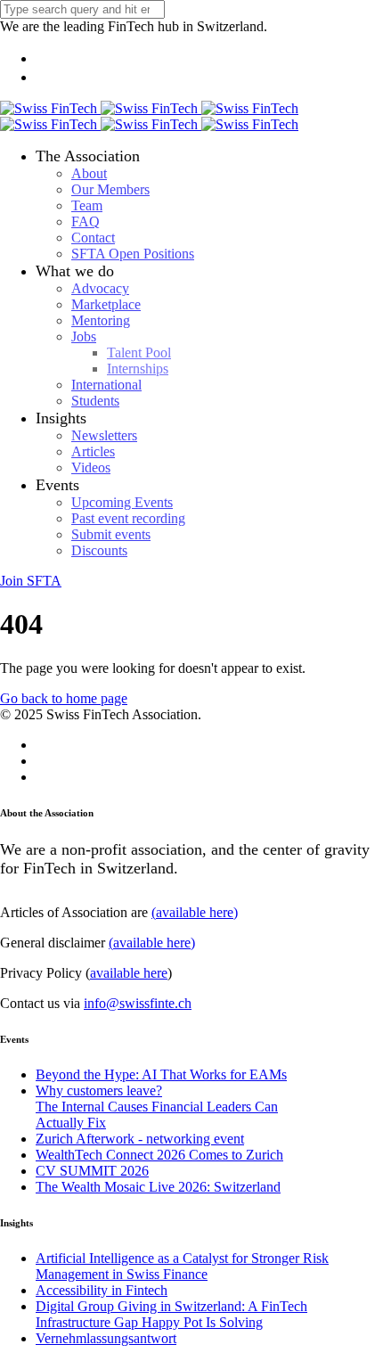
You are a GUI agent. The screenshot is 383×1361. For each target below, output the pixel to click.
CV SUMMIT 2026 (92, 1170)
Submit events (111, 534)
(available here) (194, 912)
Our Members (110, 189)
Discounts (99, 550)
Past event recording (128, 518)
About (89, 173)
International (106, 384)
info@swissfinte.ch (138, 1003)
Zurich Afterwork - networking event (140, 1138)
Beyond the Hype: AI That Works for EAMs (161, 1074)
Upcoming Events (122, 502)
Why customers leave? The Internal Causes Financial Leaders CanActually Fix (157, 1106)
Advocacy (100, 288)
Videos (90, 467)
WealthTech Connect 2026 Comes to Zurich (159, 1154)
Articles (93, 451)
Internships (137, 368)
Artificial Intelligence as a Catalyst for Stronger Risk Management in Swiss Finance (182, 1266)
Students (95, 400)
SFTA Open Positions (132, 253)
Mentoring (100, 320)
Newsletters (104, 435)
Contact (93, 237)
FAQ (85, 221)
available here (128, 972)
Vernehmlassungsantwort (106, 1338)
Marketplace (106, 304)
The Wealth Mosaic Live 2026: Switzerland (158, 1186)
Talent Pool (139, 352)
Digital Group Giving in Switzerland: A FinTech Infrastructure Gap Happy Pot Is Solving (171, 1314)
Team (86, 205)
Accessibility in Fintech (101, 1290)
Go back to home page (63, 698)
